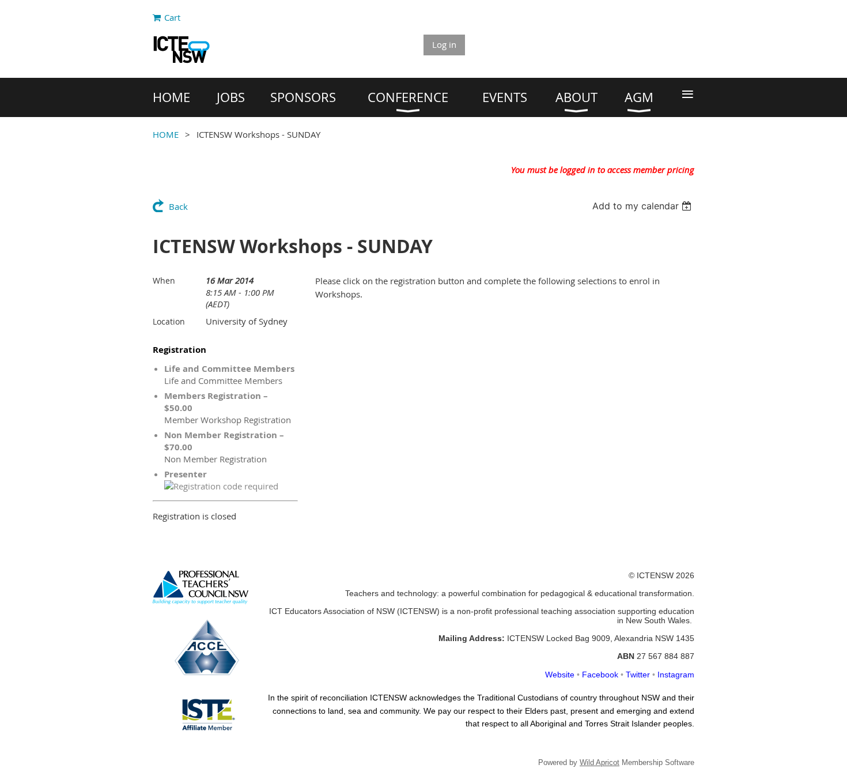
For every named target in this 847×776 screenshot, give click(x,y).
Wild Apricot (599, 762)
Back (178, 206)
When (164, 280)
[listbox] (643, 206)
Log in (444, 44)
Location (169, 321)
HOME (166, 134)
